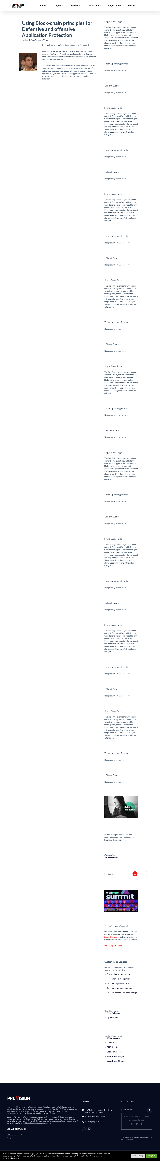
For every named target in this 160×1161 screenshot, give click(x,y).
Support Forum (110, 937)
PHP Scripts (112, 1047)
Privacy (9, 1138)
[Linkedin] (89, 1129)
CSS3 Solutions (114, 1038)
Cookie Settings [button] (138, 1156)
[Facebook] (84, 1129)
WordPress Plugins (116, 1056)
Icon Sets (111, 1042)
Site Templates (114, 1051)
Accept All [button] (151, 1156)
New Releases (113, 1013)
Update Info (112, 1017)
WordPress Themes (116, 1061)
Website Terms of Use (15, 1135)
